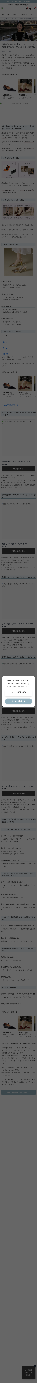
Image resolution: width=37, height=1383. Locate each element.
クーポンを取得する (18, 701)
